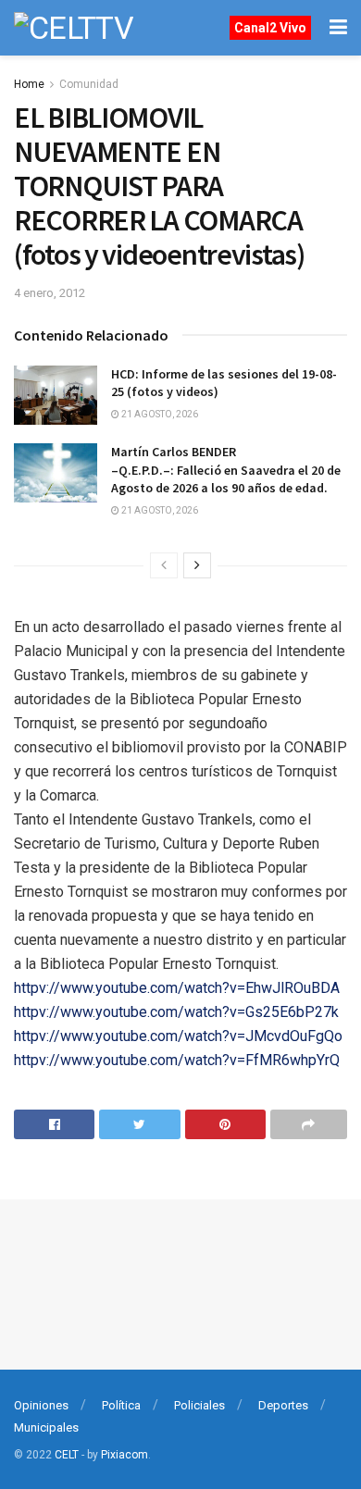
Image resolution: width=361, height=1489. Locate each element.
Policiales (199, 1405)
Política (121, 1405)
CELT (67, 1454)
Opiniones (41, 1405)
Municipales (46, 1427)
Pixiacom (124, 1454)
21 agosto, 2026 (158, 414)
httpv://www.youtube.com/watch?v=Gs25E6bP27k (176, 1012)
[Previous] (164, 565)
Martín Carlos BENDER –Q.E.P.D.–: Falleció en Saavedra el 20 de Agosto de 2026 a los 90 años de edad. (226, 469)
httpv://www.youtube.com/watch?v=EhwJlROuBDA (177, 988)
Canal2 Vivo (270, 27)
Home (29, 84)
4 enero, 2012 (49, 293)
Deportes (283, 1405)
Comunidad (88, 84)
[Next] (197, 565)
